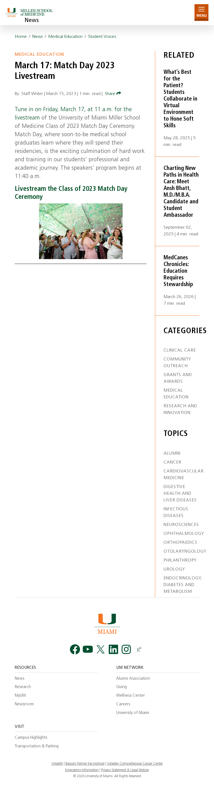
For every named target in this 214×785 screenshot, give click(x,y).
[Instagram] (126, 649)
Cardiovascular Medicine (184, 474)
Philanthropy (180, 560)
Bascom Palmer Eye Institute (84, 764)
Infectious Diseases (176, 512)
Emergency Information (82, 770)
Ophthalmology (184, 534)
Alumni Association (133, 679)
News (32, 20)
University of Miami (132, 713)
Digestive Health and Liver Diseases (180, 494)
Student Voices (102, 37)
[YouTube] (87, 649)
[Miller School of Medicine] (30, 12)
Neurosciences (181, 525)
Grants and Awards (178, 378)
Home (21, 37)
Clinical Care (180, 350)
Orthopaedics (180, 542)
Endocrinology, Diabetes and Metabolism (183, 585)
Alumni (172, 453)
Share (110, 94)
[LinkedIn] (113, 649)
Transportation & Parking (37, 746)
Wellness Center (130, 696)
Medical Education (65, 37)
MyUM (20, 696)
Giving (121, 687)
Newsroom (24, 704)
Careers (123, 704)
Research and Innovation (180, 409)
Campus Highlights (31, 738)
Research (23, 687)
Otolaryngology (185, 551)
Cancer (172, 462)
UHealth (57, 764)
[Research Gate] (139, 649)
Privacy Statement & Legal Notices (125, 770)
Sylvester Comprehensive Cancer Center (135, 764)
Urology (174, 569)
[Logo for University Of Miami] (107, 623)
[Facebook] (75, 649)
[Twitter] (100, 649)
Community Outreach (177, 362)
